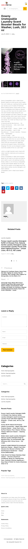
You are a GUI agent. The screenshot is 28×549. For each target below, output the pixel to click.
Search (25, 8)
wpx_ (13, 34)
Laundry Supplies (5, 238)
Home (2, 510)
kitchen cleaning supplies (8, 477)
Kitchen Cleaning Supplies (8, 373)
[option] (14, 245)
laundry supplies (8, 183)
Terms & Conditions (6, 528)
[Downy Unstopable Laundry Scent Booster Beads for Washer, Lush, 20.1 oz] (3, 188)
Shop (2, 513)
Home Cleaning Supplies (7, 370)
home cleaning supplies (7, 475)
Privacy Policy (4, 525)
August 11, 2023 (5, 253)
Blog (2, 515)
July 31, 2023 (5, 34)
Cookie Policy (4, 523)
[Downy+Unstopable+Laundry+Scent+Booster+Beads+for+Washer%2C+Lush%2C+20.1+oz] (8, 188)
